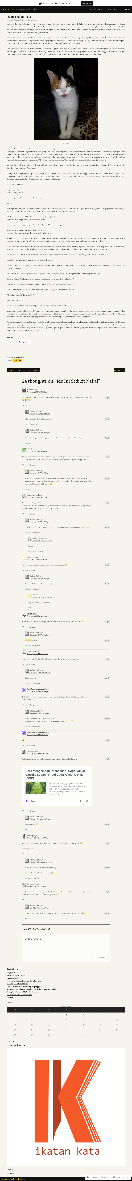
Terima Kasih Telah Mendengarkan (19, 995)
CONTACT (126, 9)
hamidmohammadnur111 (36, 689)
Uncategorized (19, 357)
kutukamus (31, 884)
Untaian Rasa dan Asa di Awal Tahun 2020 (23, 370)
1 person (35, 424)
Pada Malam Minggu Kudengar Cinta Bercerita (24, 981)
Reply (107, 397)
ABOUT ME (112, 9)
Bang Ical (30, 614)
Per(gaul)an (11, 973)
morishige (30, 835)
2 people (32, 627)
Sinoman (10, 997)
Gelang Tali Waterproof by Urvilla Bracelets (22, 992)
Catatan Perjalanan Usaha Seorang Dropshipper (23, 986)
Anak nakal (17, 360)
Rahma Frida (32, 20)
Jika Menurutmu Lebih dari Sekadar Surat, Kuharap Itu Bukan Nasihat (31, 989)
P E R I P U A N (8, 9)
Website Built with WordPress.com (13, 1179)
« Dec (9, 1041)
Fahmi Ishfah (31, 651)
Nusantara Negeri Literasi (16, 975)
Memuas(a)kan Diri (13, 978)
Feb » (13, 1041)
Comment (101, 957)
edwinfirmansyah (33, 449)
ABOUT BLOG (96, 9)
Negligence (119, 370)
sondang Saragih (33, 495)
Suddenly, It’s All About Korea (17, 984)
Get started (87, 3)
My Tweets (10, 1173)
